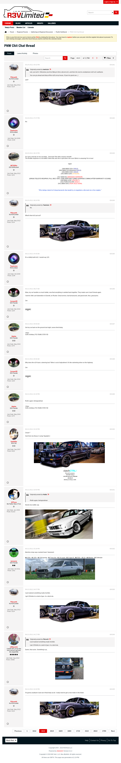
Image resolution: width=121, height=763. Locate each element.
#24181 (112, 65)
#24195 (112, 689)
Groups (40, 23)
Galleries (52, 23)
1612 (34, 731)
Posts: (9, 86)
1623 (61, 731)
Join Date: (10, 85)
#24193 (112, 589)
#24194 (112, 634)
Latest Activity (22, 53)
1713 (78, 731)
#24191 (112, 490)
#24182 (112, 118)
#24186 (112, 289)
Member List (21, 27)
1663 (69, 731)
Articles (28, 23)
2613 (95, 731)
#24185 (112, 254)
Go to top (112, 740)
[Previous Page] (92, 58)
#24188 (112, 359)
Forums (8, 23)
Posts (9, 53)
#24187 (112, 324)
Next (113, 731)
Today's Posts (9, 27)
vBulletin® (60, 751)
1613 (43, 731)
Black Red (10, 740)
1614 (52, 731)
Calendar (31, 27)
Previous (18, 731)
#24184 (112, 200)
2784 (104, 731)
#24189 (112, 394)
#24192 (112, 549)
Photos (35, 53)
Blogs (18, 23)
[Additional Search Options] (112, 12)
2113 (87, 731)
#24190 (112, 429)
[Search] (116, 12)
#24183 (112, 153)
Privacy (103, 740)
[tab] (9, 53)
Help (86, 740)
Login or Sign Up (109, 2)
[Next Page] (96, 58)
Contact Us (94, 740)
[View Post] (50, 69)
